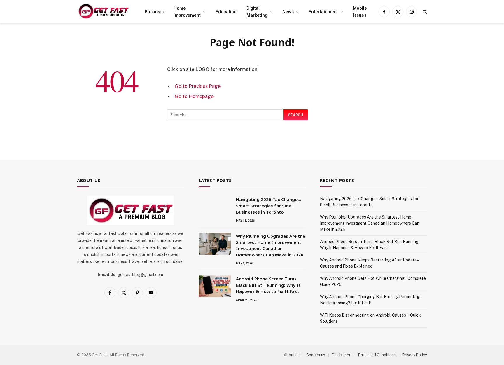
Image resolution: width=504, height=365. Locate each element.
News (288, 11)
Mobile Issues (360, 12)
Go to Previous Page (197, 86)
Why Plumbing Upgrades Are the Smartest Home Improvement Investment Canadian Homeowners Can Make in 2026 (270, 245)
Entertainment (323, 11)
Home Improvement (187, 12)
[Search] (424, 11)
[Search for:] (225, 114)
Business (154, 11)
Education (226, 11)
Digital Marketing (256, 12)
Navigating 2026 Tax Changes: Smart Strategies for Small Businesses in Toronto (268, 205)
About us (292, 355)
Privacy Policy (414, 355)
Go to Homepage (194, 96)
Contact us (315, 355)
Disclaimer (341, 355)
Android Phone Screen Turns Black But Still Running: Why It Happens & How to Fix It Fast (268, 285)
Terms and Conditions (376, 355)
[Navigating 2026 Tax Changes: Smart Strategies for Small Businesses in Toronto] (215, 207)
